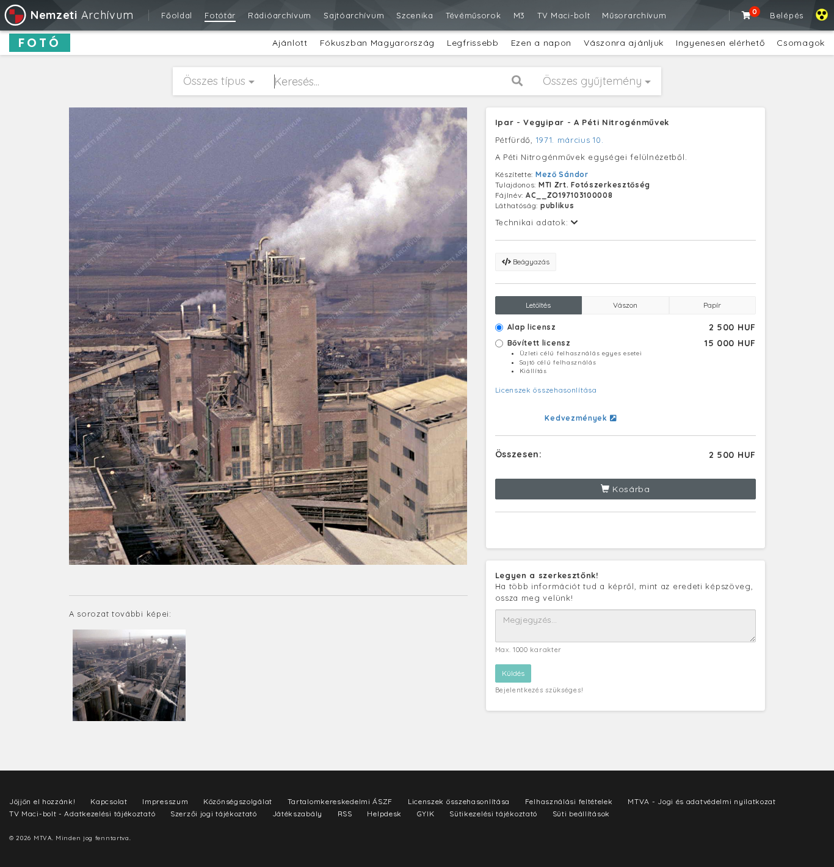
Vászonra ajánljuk (624, 42)
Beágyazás (530, 261)
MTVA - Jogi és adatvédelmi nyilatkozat (702, 801)
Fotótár (220, 15)
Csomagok (801, 42)
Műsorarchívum (634, 15)
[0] (747, 15)
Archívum (82, 15)
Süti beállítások (581, 813)
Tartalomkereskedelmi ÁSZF (340, 801)
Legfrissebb (473, 42)
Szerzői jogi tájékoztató (213, 813)
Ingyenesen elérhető (720, 42)
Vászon (625, 305)
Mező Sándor (562, 174)
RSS (345, 813)
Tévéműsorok (473, 15)
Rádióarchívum (279, 15)
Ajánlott (290, 42)
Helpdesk (384, 813)
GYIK (426, 813)
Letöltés (538, 305)
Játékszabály (297, 813)
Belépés (786, 15)
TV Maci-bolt (563, 15)
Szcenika (414, 15)
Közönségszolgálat (237, 801)
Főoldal (176, 15)
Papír (712, 305)
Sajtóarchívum (354, 15)
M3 (519, 15)
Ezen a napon (541, 42)
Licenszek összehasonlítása (546, 389)
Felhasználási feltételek (569, 801)
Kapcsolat (108, 801)
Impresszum (165, 801)
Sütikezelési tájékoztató (493, 813)
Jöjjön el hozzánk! (42, 801)
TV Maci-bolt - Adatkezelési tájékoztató (82, 813)
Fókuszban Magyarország (377, 42)
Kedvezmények (577, 418)
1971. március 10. (570, 140)
